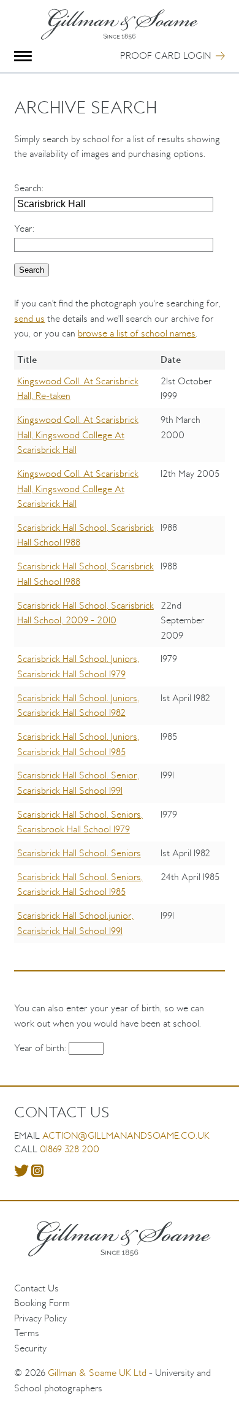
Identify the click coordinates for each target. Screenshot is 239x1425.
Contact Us (36, 1288)
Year (23, 228)
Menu (23, 56)
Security (30, 1348)
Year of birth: (41, 1048)
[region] (119, 655)
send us (29, 318)
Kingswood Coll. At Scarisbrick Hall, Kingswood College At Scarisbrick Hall (77, 434)
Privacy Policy (40, 1318)
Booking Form (42, 1303)
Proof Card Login (165, 55)
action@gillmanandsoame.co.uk (126, 1135)
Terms (26, 1333)
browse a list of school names (136, 333)
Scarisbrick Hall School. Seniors (79, 853)
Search (28, 188)
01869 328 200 (69, 1149)
